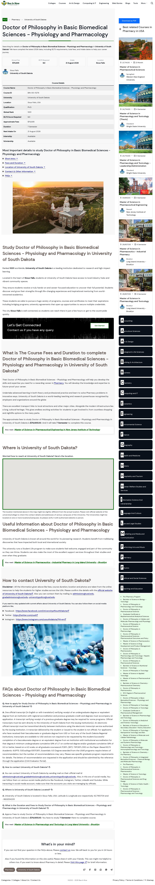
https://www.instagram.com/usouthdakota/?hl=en (40, 619)
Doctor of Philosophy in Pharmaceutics (130, 650)
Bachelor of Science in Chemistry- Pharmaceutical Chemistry (134, 684)
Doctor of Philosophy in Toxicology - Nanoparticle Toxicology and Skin (135, 731)
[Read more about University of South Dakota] (5, 71)
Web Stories (117, 3)
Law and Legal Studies (131, 523)
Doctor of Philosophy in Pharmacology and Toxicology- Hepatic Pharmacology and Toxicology (135, 656)
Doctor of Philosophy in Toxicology (135, 671)
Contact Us (35, 880)
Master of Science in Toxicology (134, 774)
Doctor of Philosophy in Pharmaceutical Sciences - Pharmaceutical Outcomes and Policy (134, 636)
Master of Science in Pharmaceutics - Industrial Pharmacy (133, 251)
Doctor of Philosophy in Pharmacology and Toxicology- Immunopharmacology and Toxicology (135, 747)
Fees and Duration (14, 163)
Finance (125, 434)
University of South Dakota (35, 19)
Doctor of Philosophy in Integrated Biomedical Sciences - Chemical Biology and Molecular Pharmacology (135, 759)
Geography (126, 444)
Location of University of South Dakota (24, 167)
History (125, 465)
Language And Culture (131, 512)
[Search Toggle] (152, 3)
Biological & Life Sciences (132, 351)
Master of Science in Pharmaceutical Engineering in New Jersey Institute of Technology (57, 429)
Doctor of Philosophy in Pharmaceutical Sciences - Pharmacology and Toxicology (132, 791)
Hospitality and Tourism (132, 475)
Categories (6, 880)
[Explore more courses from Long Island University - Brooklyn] (122, 260)
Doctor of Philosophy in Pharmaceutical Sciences (130, 610)
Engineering (104, 3)
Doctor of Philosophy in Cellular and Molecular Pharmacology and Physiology (135, 620)
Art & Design (74, 3)
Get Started (99, 325)
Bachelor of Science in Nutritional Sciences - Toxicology (134, 667)
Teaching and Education (132, 588)
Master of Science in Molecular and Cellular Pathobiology (135, 736)
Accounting (126, 320)
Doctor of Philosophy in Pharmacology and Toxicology (132, 605)
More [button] (143, 3)
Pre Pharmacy (128, 764)
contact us (65, 850)
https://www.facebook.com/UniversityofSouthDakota (41, 611)
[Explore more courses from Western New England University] (122, 75)
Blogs (127, 3)
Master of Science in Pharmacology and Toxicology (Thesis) (134, 116)
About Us (25, 880)
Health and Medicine (130, 455)
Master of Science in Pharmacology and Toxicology (134, 300)
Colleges (52, 3)
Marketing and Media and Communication (132, 535)
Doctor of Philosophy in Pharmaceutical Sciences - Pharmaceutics (130, 769)
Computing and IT (129, 392)
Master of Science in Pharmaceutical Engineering (133, 203)
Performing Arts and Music (133, 546)
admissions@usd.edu (83, 593)
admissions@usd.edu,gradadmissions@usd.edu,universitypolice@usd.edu (39, 776)
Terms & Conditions (134, 880)
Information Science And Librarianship (132, 501)
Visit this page (77, 862)
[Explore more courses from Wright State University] (122, 125)
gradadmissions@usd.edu (15, 597)
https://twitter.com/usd (24, 615)
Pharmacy (16, 19)
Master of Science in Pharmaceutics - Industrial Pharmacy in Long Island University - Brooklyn (60, 562)
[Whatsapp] (101, 869)
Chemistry (126, 382)
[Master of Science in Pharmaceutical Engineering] (136, 186)
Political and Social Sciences (133, 577)
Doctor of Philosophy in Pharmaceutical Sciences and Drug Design (133, 779)
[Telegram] (111, 869)
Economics (126, 403)
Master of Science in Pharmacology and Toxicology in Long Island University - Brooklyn (56, 824)
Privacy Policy (118, 880)
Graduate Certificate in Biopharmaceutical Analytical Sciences (135, 615)
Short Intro (10, 158)
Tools (135, 3)
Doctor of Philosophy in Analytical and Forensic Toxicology (134, 721)
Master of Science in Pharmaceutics (136, 641)
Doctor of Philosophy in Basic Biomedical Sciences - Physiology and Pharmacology (135, 700)
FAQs (7, 175)
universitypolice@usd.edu (42, 597)
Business (125, 372)
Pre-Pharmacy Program (131, 597)
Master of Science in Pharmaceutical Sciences (132, 68)
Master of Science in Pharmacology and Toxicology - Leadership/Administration (135, 163)
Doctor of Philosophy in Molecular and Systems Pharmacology (134, 741)
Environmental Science (131, 423)
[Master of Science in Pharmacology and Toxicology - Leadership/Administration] (136, 142)
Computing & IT (89, 3)
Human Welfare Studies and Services (133, 488)
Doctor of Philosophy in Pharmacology (130, 630)
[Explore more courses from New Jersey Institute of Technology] (122, 210)
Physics (125, 567)
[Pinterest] (106, 869)
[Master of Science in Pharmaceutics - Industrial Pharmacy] (136, 230)
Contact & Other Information (19, 171)
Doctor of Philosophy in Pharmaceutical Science (130, 625)
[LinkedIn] (95, 869)
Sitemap (150, 880)
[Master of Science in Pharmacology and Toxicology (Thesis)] (136, 95)
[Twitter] (84, 869)
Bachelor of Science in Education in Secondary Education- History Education (136, 726)
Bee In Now (83, 880)
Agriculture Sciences (130, 330)
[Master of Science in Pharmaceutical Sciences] (136, 49)
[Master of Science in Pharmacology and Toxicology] (136, 280)
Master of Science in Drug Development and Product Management (135, 645)
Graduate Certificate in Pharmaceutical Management (131, 712)
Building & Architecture (131, 361)
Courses (62, 3)
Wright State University (136, 126)
